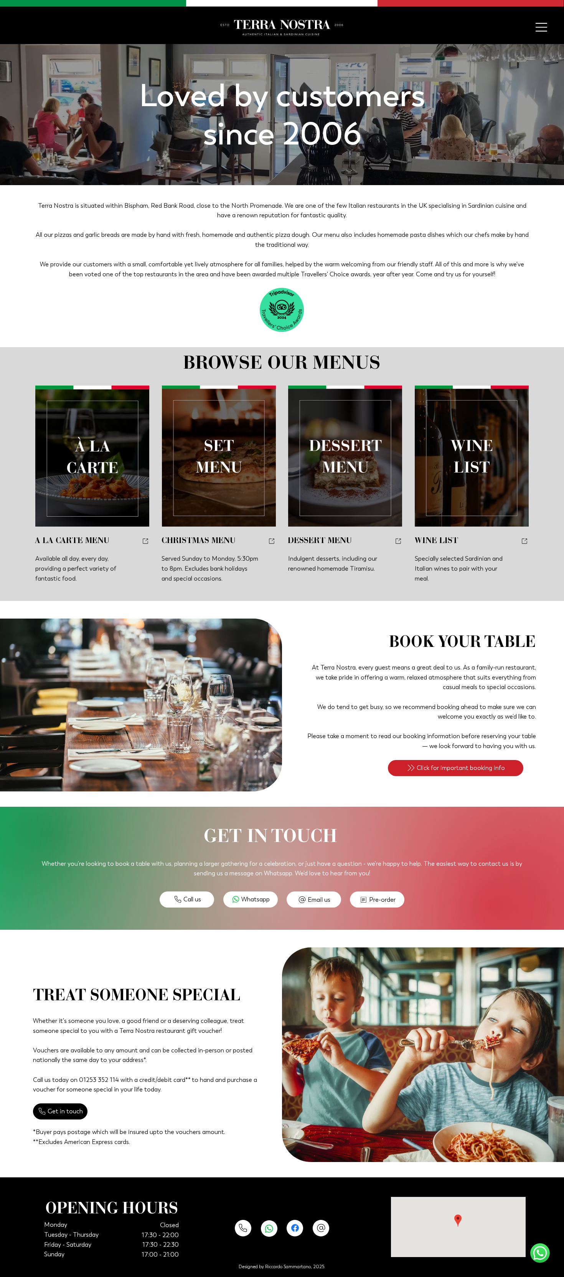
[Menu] (542, 27)
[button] (455, 768)
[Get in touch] (243, 1228)
